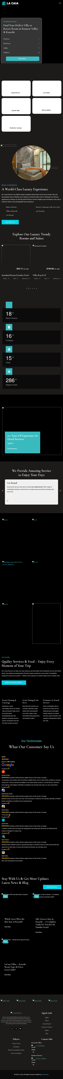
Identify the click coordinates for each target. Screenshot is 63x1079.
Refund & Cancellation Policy (16, 1050)
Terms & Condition (16, 1053)
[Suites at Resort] (3, 207)
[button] (26, 288)
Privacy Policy (16, 1043)
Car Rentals (46, 92)
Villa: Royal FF (39, 275)
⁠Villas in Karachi (11, 211)
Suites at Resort (11, 207)
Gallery (47, 1030)
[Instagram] (12, 1028)
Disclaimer (16, 1047)
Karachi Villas (16, 110)
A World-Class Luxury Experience (25, 189)
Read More (8, 926)
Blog (47, 1033)
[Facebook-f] (16, 1028)
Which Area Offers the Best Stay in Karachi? (14, 920)
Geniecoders (45, 1074)
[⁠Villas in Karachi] (3, 211)
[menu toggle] (60, 3)
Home (47, 1017)
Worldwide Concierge (16, 128)
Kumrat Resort (15, 92)
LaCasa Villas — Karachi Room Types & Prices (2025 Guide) (15, 967)
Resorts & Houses (47, 1027)
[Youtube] (20, 1028)
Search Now (22, 58)
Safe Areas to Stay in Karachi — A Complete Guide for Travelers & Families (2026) (46, 923)
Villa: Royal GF (8, 275)
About (47, 1020)
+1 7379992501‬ (40, 1046)
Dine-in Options (46, 110)
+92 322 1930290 (41, 1058)
